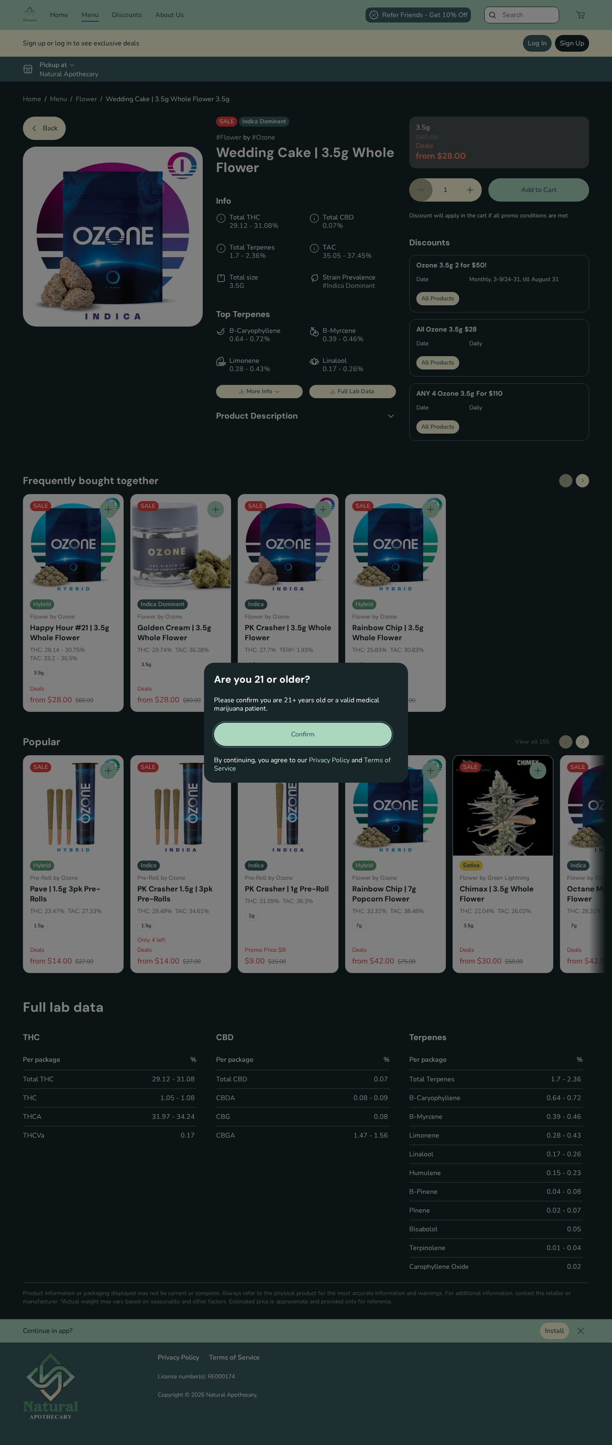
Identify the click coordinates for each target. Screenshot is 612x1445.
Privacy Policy (329, 760)
